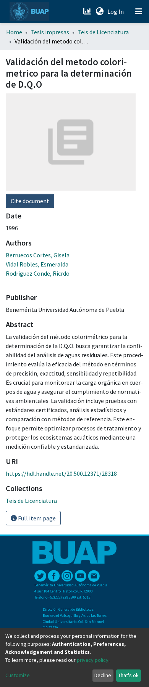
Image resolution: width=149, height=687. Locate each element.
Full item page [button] (36, 518)
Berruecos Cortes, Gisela (38, 255)
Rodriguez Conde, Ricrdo (38, 273)
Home (14, 32)
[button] (99, 11)
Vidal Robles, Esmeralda (37, 264)
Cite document (30, 201)
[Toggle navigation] (138, 11)
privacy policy (93, 660)
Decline (102, 675)
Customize (17, 675)
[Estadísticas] (87, 11)
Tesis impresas (50, 32)
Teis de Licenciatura (103, 32)
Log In (116, 11)
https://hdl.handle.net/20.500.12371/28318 (61, 473)
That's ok (128, 675)
